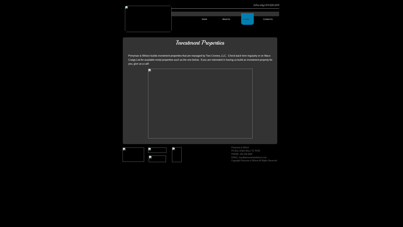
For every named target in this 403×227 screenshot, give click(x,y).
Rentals (246, 19)
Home (204, 19)
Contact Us (268, 19)
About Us (226, 19)
